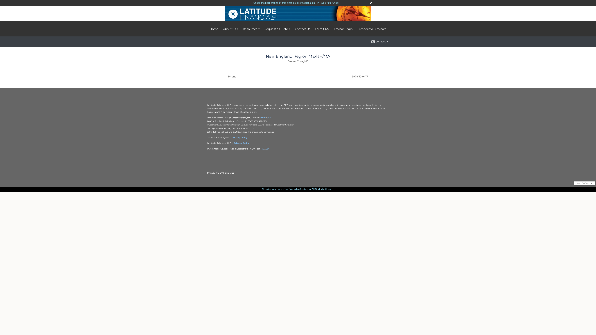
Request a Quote (276, 29)
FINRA (263, 117)
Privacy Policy (239, 137)
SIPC (269, 117)
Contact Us (302, 29)
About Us (229, 29)
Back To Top (583, 183)
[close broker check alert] (371, 3)
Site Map (230, 173)
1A (262, 148)
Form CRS (322, 29)
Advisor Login (343, 29)
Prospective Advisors (371, 29)
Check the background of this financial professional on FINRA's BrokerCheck (296, 2)
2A (267, 148)
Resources (250, 29)
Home (214, 29)
